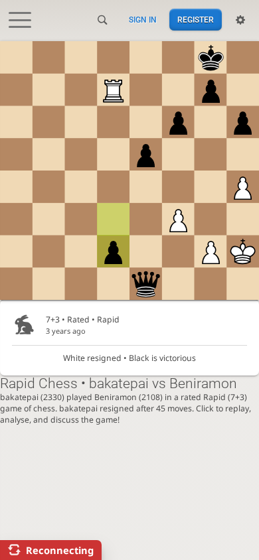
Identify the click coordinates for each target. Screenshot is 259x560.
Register (195, 20)
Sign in (143, 20)
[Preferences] (240, 20)
